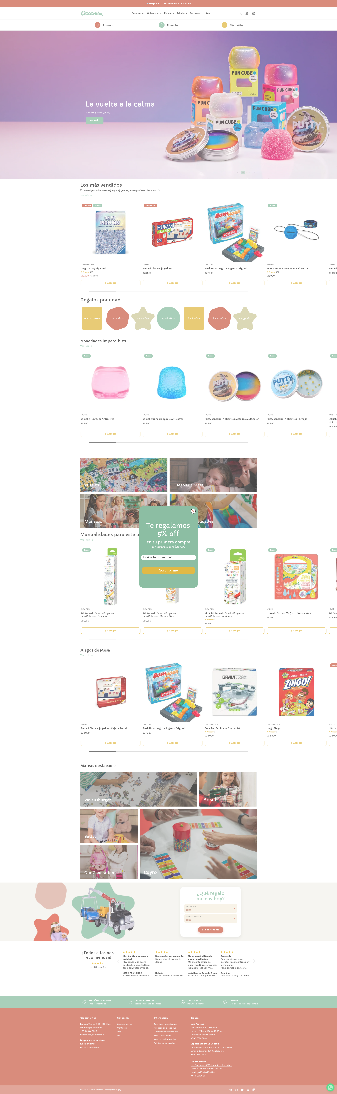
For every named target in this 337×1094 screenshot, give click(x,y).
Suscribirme (168, 570)
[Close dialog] (193, 511)
